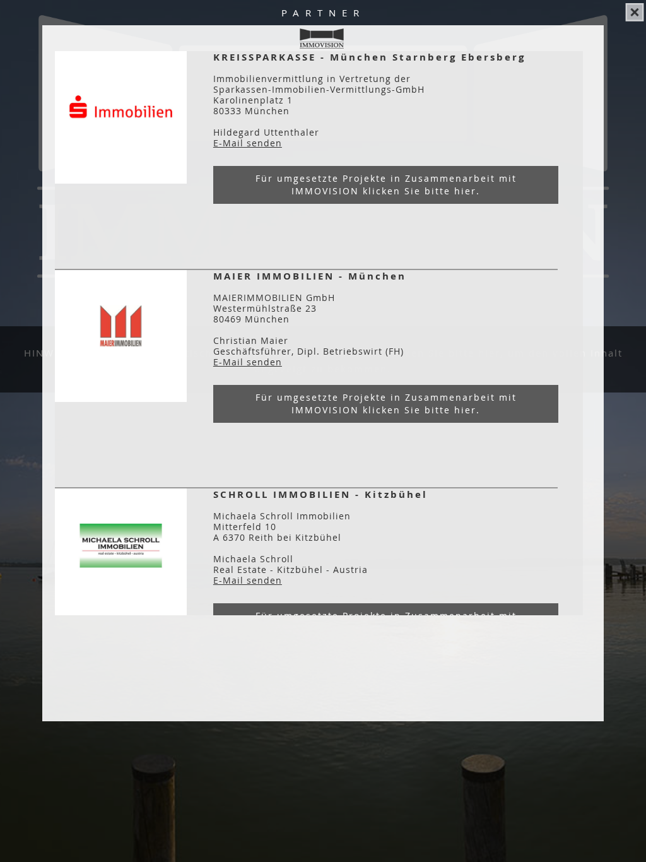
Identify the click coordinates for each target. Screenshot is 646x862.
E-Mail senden (247, 143)
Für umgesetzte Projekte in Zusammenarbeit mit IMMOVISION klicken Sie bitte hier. (386, 184)
